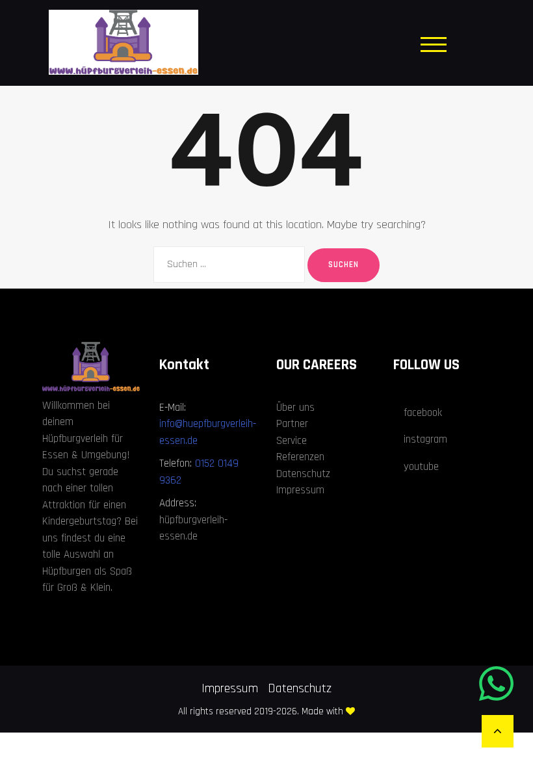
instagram (425, 439)
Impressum (300, 490)
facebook (423, 413)
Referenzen (300, 457)
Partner (292, 424)
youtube (421, 467)
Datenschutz (303, 474)
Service (291, 441)
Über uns (295, 407)
